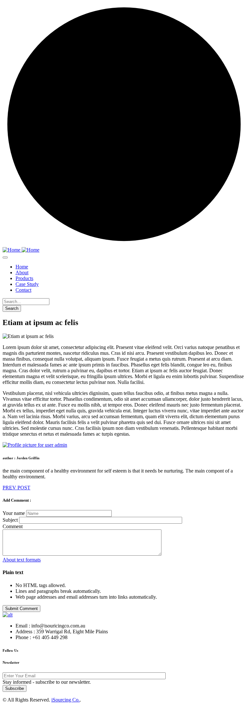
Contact (23, 290)
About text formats (22, 559)
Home (22, 266)
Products (24, 278)
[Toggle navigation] (5, 257)
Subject (10, 520)
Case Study (27, 284)
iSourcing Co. (65, 700)
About (22, 272)
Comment (13, 526)
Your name (14, 513)
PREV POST (16, 487)
